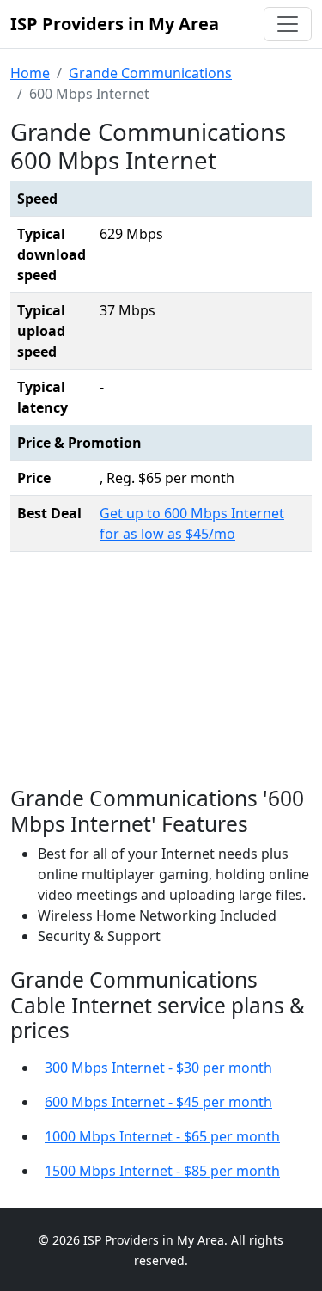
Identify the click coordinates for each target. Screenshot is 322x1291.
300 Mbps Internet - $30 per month (158, 1067)
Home (30, 73)
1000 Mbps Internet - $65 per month (162, 1136)
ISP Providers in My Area (114, 23)
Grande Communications (150, 73)
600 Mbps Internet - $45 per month (158, 1101)
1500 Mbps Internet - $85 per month (162, 1170)
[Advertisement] (161, 673)
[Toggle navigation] (288, 24)
